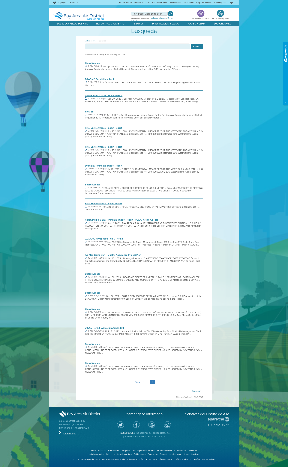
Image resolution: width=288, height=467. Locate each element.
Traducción (192, 450)
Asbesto (134, 21)
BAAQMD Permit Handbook (99, 79)
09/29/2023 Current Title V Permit (103, 95)
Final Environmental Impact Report (103, 128)
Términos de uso (165, 459)
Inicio (93, 450)
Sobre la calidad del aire (72, 23)
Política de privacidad (183, 459)
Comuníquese (220, 2)
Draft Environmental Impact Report (103, 166)
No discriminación (164, 450)
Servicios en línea (159, 2)
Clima (169, 18)
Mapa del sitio (180, 450)
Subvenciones (222, 23)
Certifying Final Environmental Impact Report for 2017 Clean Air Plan (122, 220)
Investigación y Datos (165, 23)
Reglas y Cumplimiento (110, 23)
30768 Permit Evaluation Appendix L (104, 328)
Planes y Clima (196, 23)
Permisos (138, 23)
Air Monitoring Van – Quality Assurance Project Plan (113, 255)
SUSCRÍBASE (127, 433)
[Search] (170, 13)
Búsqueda (102, 41)
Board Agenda (92, 63)
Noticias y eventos (142, 2)
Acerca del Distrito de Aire (108, 450)
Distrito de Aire (125, 2)
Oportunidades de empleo (170, 454)
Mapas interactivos (191, 454)
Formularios (189, 2)
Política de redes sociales (204, 459)
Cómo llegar (69, 433)
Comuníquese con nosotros (143, 450)
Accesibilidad (151, 459)
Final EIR (89, 112)
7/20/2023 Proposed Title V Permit (104, 239)
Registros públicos (204, 2)
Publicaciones (175, 2)
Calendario (110, 454)
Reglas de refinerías (158, 18)
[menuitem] (125, 2)
